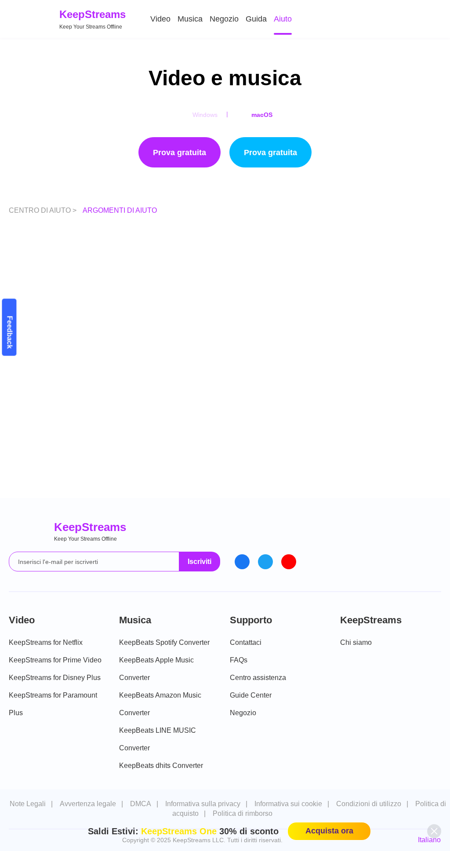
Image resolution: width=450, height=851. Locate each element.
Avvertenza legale (88, 803)
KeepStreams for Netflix (46, 642)
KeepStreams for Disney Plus (55, 677)
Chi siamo (356, 642)
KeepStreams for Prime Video (55, 660)
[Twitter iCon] (265, 561)
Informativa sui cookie (288, 803)
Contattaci (245, 642)
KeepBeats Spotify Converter (164, 642)
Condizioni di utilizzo (368, 803)
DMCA (140, 803)
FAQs (238, 660)
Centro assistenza (258, 677)
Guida (256, 19)
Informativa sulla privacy (202, 803)
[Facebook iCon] (242, 561)
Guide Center (251, 695)
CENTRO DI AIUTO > (43, 210)
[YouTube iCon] (288, 561)
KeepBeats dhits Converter (161, 765)
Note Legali (28, 803)
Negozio (224, 19)
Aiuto (283, 19)
